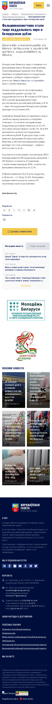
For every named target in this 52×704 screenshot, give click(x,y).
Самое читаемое (37, 246)
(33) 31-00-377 (16, 608)
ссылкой (38, 80)
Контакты (7, 575)
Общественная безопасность (13, 16)
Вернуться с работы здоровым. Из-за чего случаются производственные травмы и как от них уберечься (38, 429)
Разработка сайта (10, 699)
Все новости (26, 285)
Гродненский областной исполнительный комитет (24, 644)
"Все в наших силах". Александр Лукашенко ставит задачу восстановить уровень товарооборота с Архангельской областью (25, 280)
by (26, 595)
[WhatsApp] (24, 210)
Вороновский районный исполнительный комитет (24, 648)
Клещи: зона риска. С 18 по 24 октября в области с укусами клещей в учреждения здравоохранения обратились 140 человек (13, 428)
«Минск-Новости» (21, 80)
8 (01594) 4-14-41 (30, 600)
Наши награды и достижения (17, 616)
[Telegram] (34, 210)
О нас (5, 517)
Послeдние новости (14, 246)
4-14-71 (35, 606)
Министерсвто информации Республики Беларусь (24, 637)
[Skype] (29, 210)
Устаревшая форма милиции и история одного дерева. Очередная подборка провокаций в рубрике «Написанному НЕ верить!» (38, 386)
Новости (15, 13)
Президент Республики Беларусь (16, 629)
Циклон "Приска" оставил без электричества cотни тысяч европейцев (25, 258)
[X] (14, 210)
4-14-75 (32, 603)
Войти (38, 5)
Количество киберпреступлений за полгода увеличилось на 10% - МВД (14, 471)
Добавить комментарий (21, 231)
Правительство (8, 633)
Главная (5, 13)
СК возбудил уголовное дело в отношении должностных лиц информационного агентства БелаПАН (13, 391)
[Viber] (19, 210)
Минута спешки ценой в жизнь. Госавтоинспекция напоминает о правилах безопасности (25, 268)
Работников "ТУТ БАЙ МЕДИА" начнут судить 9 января (37, 473)
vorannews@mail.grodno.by (17, 590)
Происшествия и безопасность (33, 13)
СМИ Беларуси (8, 641)
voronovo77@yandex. (15, 595)
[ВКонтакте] (4, 210)
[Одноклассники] (9, 210)
